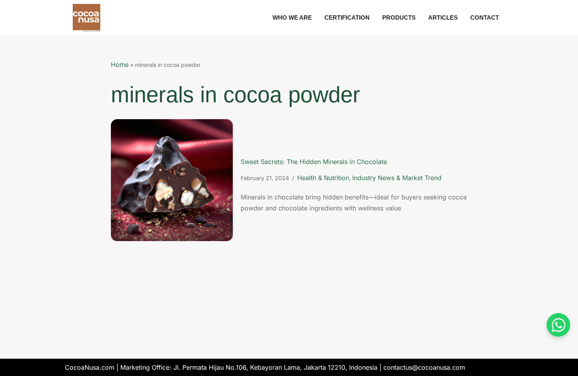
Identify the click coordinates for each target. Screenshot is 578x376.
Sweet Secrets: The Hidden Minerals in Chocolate (314, 162)
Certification (347, 17)
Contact (484, 17)
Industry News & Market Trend (397, 178)
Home (120, 64)
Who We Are (292, 17)
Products (399, 17)
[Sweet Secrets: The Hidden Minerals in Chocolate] (172, 180)
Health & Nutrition (323, 178)
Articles (443, 17)
